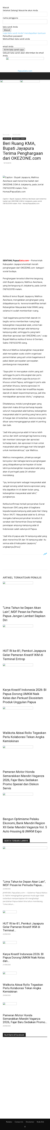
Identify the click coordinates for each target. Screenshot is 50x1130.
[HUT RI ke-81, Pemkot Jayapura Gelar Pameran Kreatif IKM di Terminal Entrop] (25, 635)
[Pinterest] (18, 169)
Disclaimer (30, 1122)
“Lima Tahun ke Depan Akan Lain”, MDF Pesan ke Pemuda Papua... (24, 883)
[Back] (3, 4)
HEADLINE (16, 134)
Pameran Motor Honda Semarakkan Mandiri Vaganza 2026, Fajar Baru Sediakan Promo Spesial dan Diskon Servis (23, 780)
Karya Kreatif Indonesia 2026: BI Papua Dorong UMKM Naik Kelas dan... (24, 957)
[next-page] (5, 837)
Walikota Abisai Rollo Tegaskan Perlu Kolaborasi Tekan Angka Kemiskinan (24, 737)
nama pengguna (10, 18)
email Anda (8, 46)
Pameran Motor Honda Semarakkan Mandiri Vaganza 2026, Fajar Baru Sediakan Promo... (25, 1019)
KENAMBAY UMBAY (19, 139)
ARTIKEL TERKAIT (13, 577)
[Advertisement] (25, 107)
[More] (31, 169)
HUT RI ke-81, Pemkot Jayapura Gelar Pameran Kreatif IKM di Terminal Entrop (24, 655)
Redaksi (9, 1122)
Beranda (6, 134)
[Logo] (10, 81)
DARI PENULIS (32, 577)
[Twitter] (12, 169)
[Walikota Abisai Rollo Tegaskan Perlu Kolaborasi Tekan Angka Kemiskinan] (25, 717)
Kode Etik (40, 1122)
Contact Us (19, 1122)
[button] (4, 76)
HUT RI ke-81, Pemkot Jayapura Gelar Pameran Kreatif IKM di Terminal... (23, 927)
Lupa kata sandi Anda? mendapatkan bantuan (24, 33)
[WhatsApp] (25, 169)
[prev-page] (3, 837)
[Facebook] (5, 169)
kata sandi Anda (10, 27)
